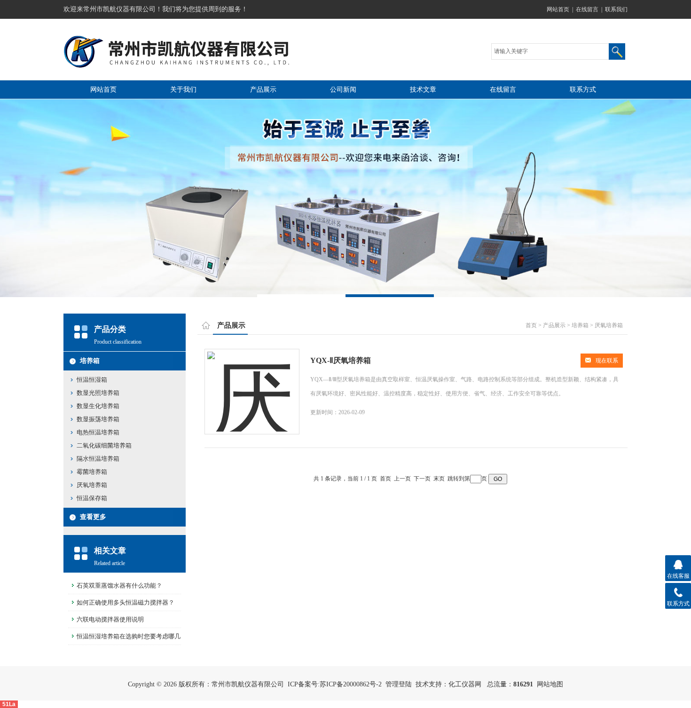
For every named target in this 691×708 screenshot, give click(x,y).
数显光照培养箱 (98, 392)
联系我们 (616, 9)
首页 (531, 325)
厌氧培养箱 (92, 484)
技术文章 (423, 89)
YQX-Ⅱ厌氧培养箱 (340, 360)
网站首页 (558, 9)
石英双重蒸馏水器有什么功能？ (119, 585)
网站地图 (550, 684)
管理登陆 (398, 684)
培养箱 (90, 360)
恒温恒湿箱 (92, 379)
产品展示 (263, 89)
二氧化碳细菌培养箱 (104, 445)
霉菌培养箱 (92, 471)
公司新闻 (343, 89)
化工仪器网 (464, 684)
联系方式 (583, 89)
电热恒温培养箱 (98, 432)
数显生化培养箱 (98, 405)
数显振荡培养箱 (98, 419)
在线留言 (587, 9)
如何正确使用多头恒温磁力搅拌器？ (125, 602)
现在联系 (607, 360)
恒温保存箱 (92, 498)
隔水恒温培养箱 (98, 458)
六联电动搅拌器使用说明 (110, 619)
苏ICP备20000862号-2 (351, 684)
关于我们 (183, 89)
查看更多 (93, 516)
